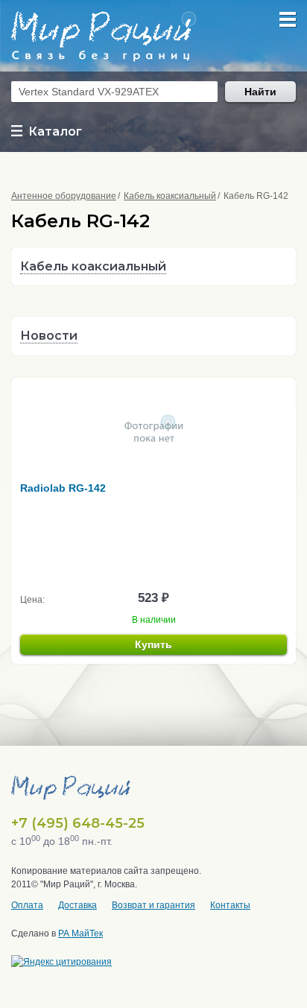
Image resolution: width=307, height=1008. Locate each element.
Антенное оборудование (63, 196)
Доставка (77, 905)
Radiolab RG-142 (63, 488)
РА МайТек (80, 933)
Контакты (230, 905)
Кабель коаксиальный (170, 196)
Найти (260, 92)
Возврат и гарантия (153, 905)
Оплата (27, 905)
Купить (153, 644)
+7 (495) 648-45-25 (78, 823)
